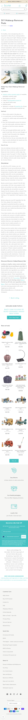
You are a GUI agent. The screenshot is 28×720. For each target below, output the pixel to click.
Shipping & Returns (8, 608)
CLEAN (11, 309)
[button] (2, 6)
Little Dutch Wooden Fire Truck (7, 451)
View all (14, 460)
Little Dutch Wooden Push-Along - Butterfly (20, 451)
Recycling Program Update (10, 645)
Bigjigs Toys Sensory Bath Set (7, 343)
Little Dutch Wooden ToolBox (7, 408)
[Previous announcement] (1, 1)
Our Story (5, 667)
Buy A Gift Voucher (7, 598)
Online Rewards (7, 612)
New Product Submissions (9, 684)
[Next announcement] (26, 1)
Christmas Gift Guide (8, 635)
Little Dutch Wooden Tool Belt (20, 408)
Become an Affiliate (8, 677)
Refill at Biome (7, 648)
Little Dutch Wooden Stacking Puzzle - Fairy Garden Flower (21, 386)
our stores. (17, 278)
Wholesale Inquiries (8, 687)
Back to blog (15, 298)
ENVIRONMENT (13, 311)
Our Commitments (7, 671)
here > (23, 280)
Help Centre (6, 595)
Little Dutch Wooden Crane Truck (7, 429)
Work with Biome (7, 674)
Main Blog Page (14, 317)
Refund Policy (6, 625)
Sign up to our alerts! (8, 681)
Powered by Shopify (17, 713)
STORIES (16, 313)
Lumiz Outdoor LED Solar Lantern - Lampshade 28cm (21, 343)
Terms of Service (7, 622)
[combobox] (4, 536)
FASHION (21, 311)
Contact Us (5, 602)
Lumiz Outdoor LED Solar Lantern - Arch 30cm (7, 386)
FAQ (4, 605)
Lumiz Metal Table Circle (20, 363)
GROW (11, 313)
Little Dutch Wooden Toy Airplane (20, 429)
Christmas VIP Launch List (9, 655)
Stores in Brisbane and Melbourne (12, 664)
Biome (11, 713)
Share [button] (4, 30)
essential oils (18, 106)
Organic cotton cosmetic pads (11, 94)
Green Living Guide (8, 651)
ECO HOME (17, 309)
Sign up (23, 536)
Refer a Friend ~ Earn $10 (9, 615)
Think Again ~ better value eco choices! (13, 641)
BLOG (4, 638)
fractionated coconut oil (14, 100)
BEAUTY (6, 309)
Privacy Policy (6, 619)
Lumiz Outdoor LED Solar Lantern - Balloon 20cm (7, 364)
